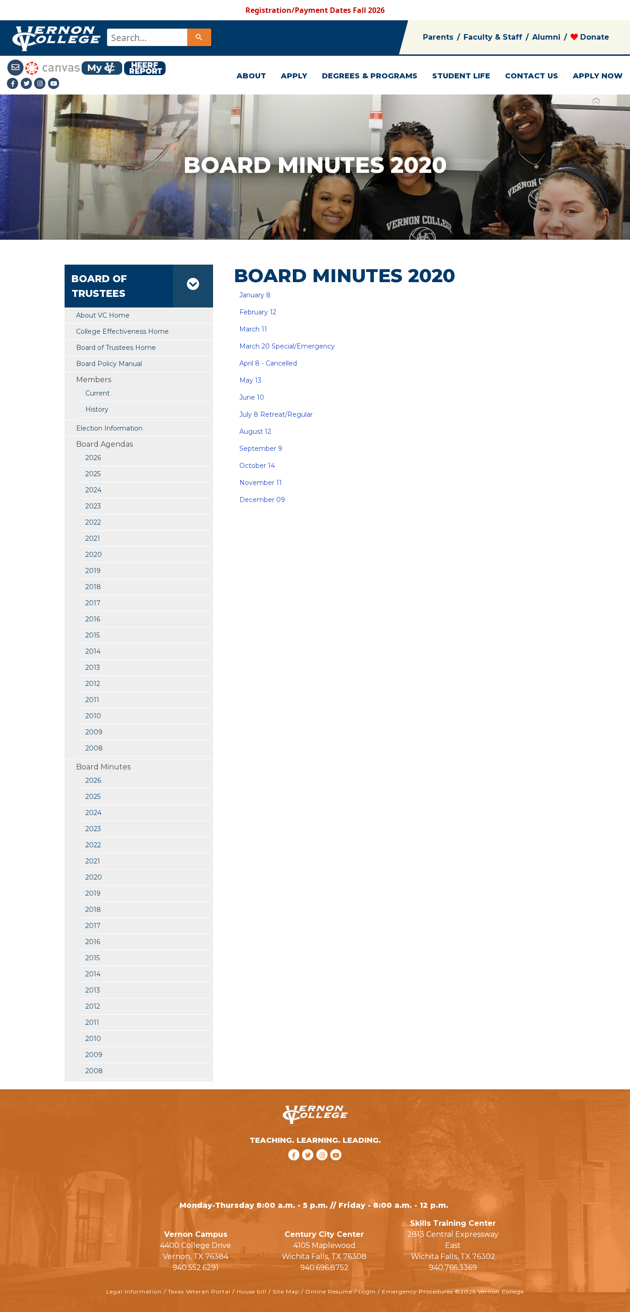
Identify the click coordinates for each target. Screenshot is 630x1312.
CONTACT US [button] (531, 75)
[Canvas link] (52, 67)
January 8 (254, 295)
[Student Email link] (16, 67)
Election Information (109, 428)
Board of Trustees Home (116, 347)
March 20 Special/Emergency (287, 346)
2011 (92, 700)
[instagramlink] (323, 1167)
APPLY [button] (294, 75)
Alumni (546, 37)
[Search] (199, 37)
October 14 (257, 465)
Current (97, 393)
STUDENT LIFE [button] (461, 75)
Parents (438, 37)
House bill (252, 1291)
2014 (93, 651)
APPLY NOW (598, 75)
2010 (93, 716)
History (96, 409)
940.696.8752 (324, 1267)
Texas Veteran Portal (199, 1291)
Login (367, 1291)
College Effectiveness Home (122, 331)
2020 (93, 554)
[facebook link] (295, 1167)
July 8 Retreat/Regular (276, 414)
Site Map (286, 1291)
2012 (92, 684)
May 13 (250, 380)
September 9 (260, 448)
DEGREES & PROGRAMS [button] (369, 75)
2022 (93, 522)
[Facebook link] (14, 83)
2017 (93, 603)
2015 (92, 635)
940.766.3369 (453, 1267)
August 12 (255, 431)
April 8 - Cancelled (268, 363)
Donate (593, 37)
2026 (93, 458)
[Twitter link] (28, 83)
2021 (92, 538)
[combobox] (158, 37)
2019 (93, 571)
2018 (93, 587)
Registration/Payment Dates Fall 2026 (315, 10)
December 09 (262, 500)
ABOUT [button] (251, 75)
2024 (93, 490)
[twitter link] (309, 1167)
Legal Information (134, 1291)
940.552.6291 (195, 1267)
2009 (93, 732)
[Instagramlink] (41, 83)
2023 (93, 506)
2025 (93, 474)
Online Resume (328, 1291)
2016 (92, 619)
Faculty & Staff (493, 37)
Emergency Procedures (417, 1291)
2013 (92, 667)
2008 (94, 748)
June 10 (251, 397)
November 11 (260, 483)
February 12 (257, 312)
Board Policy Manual (109, 364)
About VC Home (103, 315)
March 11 (252, 329)
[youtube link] (54, 83)
